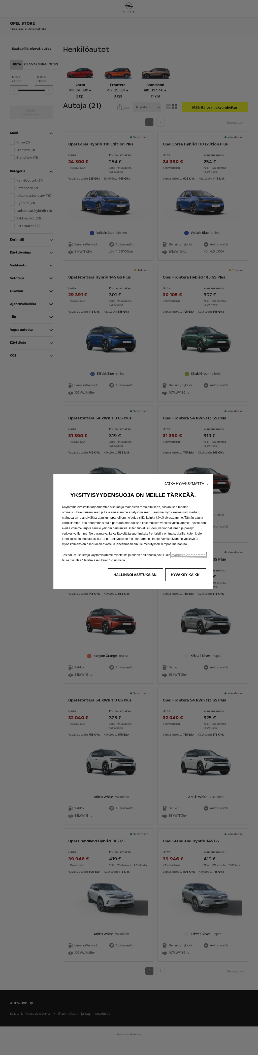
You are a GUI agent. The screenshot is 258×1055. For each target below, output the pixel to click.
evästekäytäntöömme (188, 555)
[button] (187, 484)
